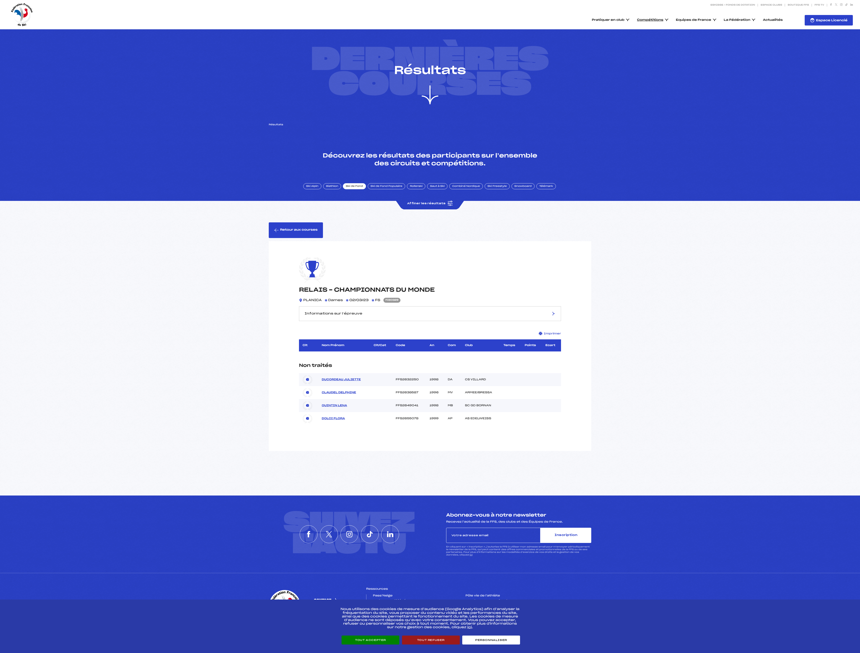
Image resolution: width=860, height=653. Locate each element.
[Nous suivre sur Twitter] (836, 5)
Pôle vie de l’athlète (483, 595)
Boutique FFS (798, 5)
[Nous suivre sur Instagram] (841, 5)
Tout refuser (431, 640)
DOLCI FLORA (333, 418)
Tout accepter (370, 640)
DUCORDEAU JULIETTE (341, 379)
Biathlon (332, 186)
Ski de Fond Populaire (386, 186)
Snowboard (523, 186)
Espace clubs (771, 5)
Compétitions (650, 20)
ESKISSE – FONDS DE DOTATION (732, 5)
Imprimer (552, 333)
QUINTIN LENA (334, 405)
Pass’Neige (383, 595)
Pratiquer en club (608, 20)
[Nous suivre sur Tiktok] (846, 5)
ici (471, 555)
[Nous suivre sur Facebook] (831, 5)
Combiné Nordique (466, 186)
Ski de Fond (354, 186)
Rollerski (416, 186)
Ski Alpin (312, 186)
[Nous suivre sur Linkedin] (851, 5)
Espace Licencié (831, 20)
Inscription (566, 535)
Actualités (773, 20)
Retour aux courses (299, 229)
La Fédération (737, 20)
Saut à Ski (437, 186)
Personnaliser (491, 640)
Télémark (546, 186)
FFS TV (819, 5)
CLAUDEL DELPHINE (339, 392)
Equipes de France (693, 20)
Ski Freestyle (497, 186)
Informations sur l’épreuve (333, 313)
